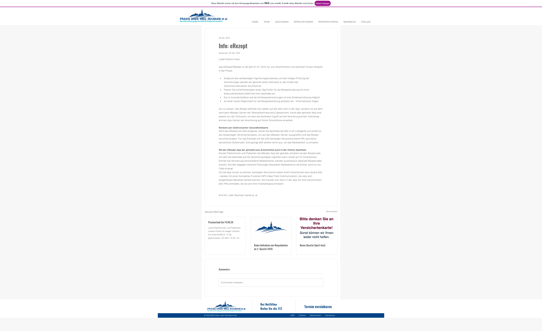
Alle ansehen (331, 211)
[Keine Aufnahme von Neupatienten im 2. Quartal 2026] (271, 228)
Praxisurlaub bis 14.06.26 (220, 222)
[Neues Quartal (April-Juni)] (316, 228)
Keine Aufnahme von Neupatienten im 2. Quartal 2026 (271, 247)
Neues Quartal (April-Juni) (312, 245)
